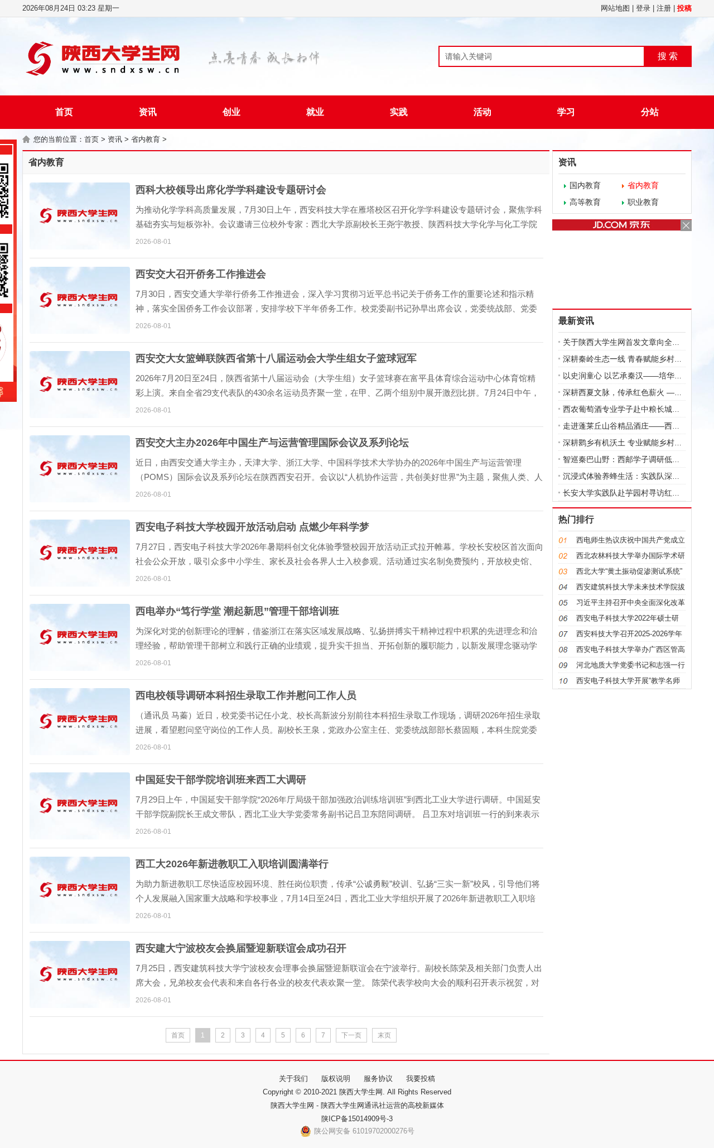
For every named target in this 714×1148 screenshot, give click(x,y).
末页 (384, 1035)
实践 (399, 112)
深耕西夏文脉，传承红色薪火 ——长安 (630, 392)
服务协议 (378, 1078)
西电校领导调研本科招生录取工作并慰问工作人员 (246, 695)
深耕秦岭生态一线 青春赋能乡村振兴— (630, 358)
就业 (315, 112)
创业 (231, 112)
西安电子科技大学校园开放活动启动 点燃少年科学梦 (252, 526)
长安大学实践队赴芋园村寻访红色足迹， (633, 492)
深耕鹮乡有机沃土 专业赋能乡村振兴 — (631, 442)
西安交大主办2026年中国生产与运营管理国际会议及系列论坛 (272, 442)
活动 (482, 112)
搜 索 (668, 56)
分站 (650, 112)
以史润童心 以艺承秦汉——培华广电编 (630, 375)
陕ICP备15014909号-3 (357, 1119)
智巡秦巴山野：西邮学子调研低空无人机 (633, 459)
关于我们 (293, 1078)
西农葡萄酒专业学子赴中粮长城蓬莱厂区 (633, 409)
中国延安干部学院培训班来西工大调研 (221, 779)
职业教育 (643, 202)
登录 (643, 8)
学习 (566, 112)
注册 (664, 8)
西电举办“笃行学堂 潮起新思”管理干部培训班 (237, 611)
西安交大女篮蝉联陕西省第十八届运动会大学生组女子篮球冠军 (276, 358)
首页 (64, 112)
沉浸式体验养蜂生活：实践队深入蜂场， (633, 476)
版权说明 (335, 1078)
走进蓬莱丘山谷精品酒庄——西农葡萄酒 (633, 425)
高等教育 (585, 202)
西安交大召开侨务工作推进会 (201, 274)
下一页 (351, 1035)
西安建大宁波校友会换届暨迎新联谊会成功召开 (241, 948)
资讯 (148, 112)
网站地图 (615, 8)
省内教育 (145, 139)
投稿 (684, 8)
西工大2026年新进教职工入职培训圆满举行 (232, 864)
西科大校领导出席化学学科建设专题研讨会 (231, 189)
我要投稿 (420, 1078)
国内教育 (585, 185)
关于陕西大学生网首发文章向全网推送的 (633, 342)
